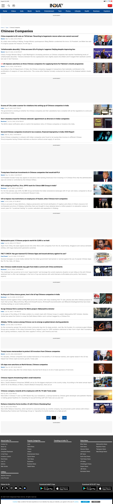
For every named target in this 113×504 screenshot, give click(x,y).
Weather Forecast (6, 475)
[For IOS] (105, 488)
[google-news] (24, 488)
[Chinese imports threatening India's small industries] (103, 382)
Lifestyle (78, 11)
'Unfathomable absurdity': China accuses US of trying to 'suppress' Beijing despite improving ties (38, 49)
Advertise (3, 449)
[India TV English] (56, 6)
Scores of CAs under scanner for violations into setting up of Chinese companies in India (35, 105)
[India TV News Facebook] (108, 1)
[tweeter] (7, 488)
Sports (38, 11)
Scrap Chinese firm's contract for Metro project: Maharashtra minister (27, 309)
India (21, 11)
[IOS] (104, 1)
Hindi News (4, 459)
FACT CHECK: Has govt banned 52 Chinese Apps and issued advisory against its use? (33, 254)
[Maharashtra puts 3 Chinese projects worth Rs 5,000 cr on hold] (103, 244)
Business (96, 11)
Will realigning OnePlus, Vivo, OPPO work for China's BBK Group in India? (28, 185)
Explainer (107, 11)
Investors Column (6, 456)
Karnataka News (85, 471)
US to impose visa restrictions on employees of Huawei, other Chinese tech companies (34, 199)
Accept (85, 501)
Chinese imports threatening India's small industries (21, 378)
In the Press (4, 454)
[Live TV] (110, 5)
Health (87, 11)
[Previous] (48, 417)
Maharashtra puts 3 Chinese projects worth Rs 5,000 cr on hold (25, 240)
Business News (31, 464)
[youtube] (16, 488)
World (30, 11)
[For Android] (89, 488)
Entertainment (49, 11)
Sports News (31, 456)
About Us (3, 446)
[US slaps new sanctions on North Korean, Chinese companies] (103, 368)
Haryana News (84, 449)
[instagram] (11, 488)
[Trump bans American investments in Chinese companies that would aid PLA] (103, 176)
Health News (31, 466)
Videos (13, 11)
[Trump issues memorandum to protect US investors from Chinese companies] (103, 355)
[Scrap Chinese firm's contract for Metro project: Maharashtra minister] (103, 313)
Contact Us (4, 444)
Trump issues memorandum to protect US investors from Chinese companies (30, 351)
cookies (76, 501)
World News (30, 446)
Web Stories (4, 466)
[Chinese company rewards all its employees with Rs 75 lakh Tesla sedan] (103, 395)
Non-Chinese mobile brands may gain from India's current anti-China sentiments (32, 267)
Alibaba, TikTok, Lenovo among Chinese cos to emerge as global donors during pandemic (35, 322)
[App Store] (62, 488)
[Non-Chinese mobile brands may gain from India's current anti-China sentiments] (103, 271)
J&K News (83, 469)
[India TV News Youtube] (111, 1)
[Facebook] (2, 488)
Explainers (30, 461)
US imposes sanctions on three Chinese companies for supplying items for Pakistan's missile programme (43, 64)
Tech (60, 11)
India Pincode (5, 478)
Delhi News (83, 446)
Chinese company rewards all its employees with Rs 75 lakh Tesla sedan (28, 391)
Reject (96, 501)
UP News (83, 461)
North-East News (85, 456)
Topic (7, 27)
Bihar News (83, 444)
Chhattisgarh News (85, 464)
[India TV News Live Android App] (46, 488)
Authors (3, 464)
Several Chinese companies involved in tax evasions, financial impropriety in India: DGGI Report (37, 132)
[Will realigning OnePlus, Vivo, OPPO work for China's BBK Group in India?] (103, 189)
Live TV (3, 461)
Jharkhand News (85, 451)
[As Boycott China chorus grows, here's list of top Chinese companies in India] (103, 298)
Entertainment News (33, 454)
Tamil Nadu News (85, 459)
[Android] (106, 1)
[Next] (64, 417)
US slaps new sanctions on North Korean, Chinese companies (24, 364)
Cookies (15, 501)
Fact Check (4, 256)
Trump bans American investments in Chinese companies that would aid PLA (30, 172)
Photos (68, 11)
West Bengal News (101, 451)
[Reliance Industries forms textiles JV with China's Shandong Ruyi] (103, 408)
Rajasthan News (100, 446)
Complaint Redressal (7, 451)
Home (5, 11)
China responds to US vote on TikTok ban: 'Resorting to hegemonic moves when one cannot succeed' (39, 36)
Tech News (30, 459)
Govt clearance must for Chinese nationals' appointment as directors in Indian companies (35, 119)
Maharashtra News (101, 444)
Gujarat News (84, 466)
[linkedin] (20, 488)
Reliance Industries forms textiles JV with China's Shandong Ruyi (26, 404)
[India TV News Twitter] (109, 1)
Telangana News (101, 449)
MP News (83, 454)
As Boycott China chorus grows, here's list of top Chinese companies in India (30, 294)
